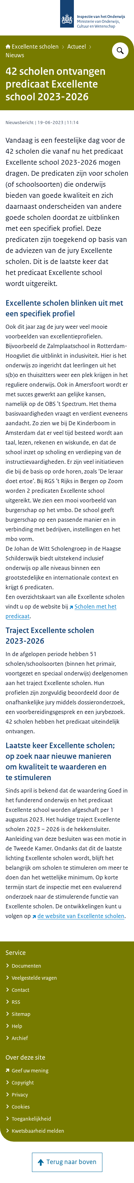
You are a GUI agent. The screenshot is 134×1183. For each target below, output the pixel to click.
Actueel (76, 46)
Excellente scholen (35, 46)
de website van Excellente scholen (80, 916)
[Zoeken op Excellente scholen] (120, 50)
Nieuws (14, 55)
